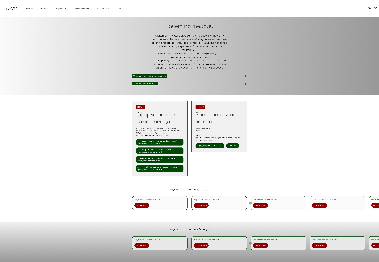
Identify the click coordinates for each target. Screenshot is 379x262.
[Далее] (250, 203)
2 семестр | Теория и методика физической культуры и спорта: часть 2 (157, 151)
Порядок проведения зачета (210, 146)
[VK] (375, 8)
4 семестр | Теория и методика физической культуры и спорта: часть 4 (157, 168)
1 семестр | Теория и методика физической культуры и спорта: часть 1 (157, 142)
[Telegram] (369, 8)
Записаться (232, 146)
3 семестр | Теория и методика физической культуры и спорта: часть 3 (157, 159)
